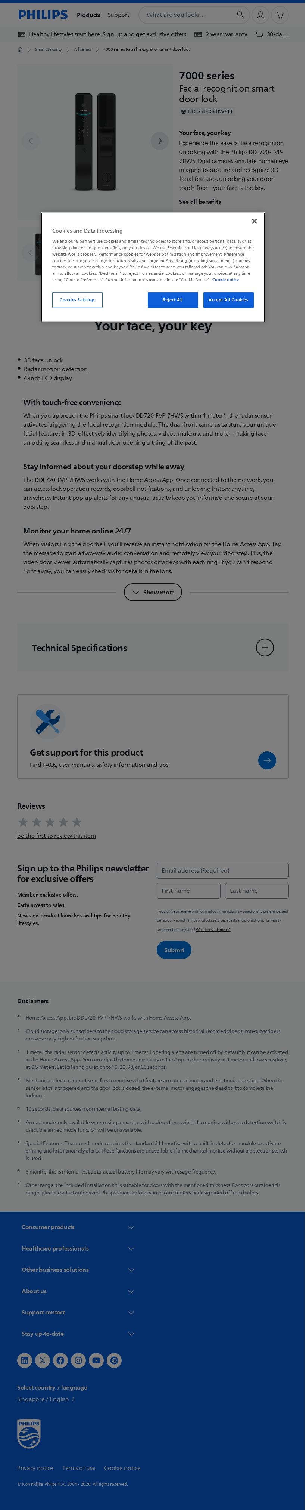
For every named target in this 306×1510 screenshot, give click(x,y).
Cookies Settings (74, 300)
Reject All (170, 300)
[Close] (252, 221)
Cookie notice (223, 279)
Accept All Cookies (226, 300)
